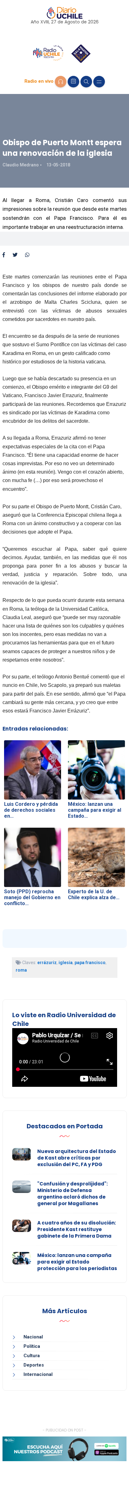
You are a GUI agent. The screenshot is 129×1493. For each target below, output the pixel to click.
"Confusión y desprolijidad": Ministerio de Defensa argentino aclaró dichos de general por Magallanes (72, 1193)
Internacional (38, 1374)
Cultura (31, 1355)
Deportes (33, 1365)
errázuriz (47, 962)
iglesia (66, 962)
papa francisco (90, 962)
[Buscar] (86, 81)
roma (21, 970)
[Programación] (73, 81)
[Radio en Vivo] (60, 81)
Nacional (33, 1337)
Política (31, 1346)
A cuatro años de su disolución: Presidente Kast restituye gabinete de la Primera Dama (76, 1229)
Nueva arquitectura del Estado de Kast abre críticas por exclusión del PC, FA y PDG (76, 1158)
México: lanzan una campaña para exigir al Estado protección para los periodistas (77, 1262)
